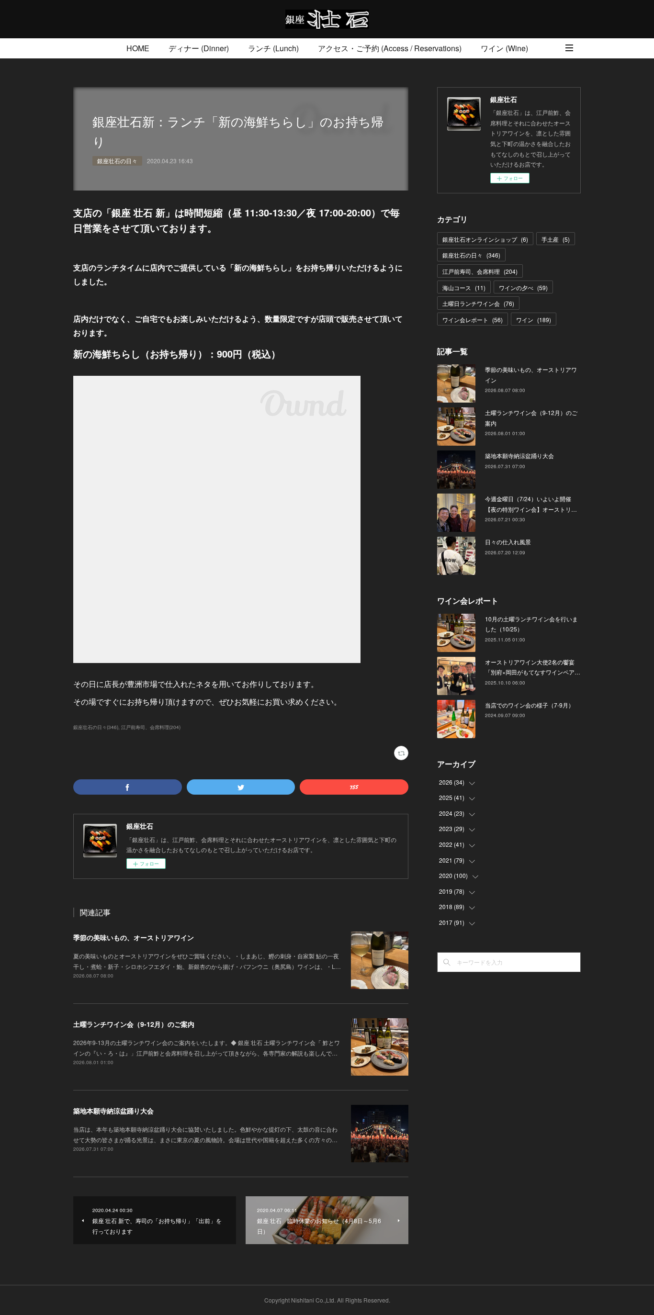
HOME (137, 48)
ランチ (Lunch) (273, 48)
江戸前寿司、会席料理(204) (150, 727)
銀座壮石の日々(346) (95, 727)
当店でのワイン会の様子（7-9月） (529, 705)
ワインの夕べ (523, 287)
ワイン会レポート (472, 319)
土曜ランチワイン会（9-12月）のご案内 (133, 1024)
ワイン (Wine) (504, 48)
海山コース (463, 287)
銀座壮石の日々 (117, 161)
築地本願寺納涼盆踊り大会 (113, 1110)
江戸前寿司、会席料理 (480, 271)
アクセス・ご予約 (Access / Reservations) (390, 48)
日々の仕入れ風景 (508, 542)
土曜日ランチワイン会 (478, 303)
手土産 (555, 239)
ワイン (533, 319)
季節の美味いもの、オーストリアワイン (133, 937)
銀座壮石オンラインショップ (485, 239)
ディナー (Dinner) (199, 48)
